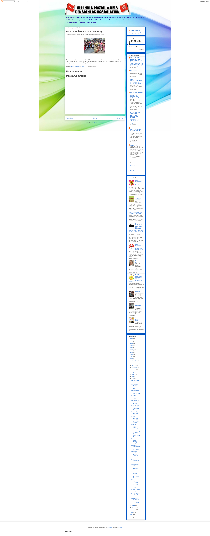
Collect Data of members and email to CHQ (135, 392)
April (133, 378)
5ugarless (109, 527)
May (133, 376)
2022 (131, 345)
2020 (131, 350)
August (134, 369)
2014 (131, 514)
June (133, 374)
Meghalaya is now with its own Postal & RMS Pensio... (135, 500)
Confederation (134, 70)
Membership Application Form (134, 413)
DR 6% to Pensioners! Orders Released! (135, 426)
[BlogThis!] (90, 66)
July (133, 372)
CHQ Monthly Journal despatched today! (135, 386)
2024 (131, 341)
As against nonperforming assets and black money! (135, 447)
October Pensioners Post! (138, 319)
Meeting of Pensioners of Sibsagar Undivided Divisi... (135, 454)
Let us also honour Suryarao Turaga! (134, 441)
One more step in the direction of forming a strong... (135, 467)
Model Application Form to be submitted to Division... (135, 419)
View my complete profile (135, 33)
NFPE (131, 79)
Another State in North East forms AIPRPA (135, 495)
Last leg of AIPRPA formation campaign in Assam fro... (135, 474)
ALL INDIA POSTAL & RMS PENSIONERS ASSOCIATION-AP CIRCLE (136, 130)
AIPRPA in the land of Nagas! (135, 486)
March (133, 505)
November (134, 363)
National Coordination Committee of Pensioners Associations (136, 94)
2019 (131, 352)
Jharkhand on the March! (138, 304)
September (135, 367)
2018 (131, 354)
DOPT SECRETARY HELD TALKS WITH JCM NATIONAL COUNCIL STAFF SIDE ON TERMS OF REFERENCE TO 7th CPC (136, 228)
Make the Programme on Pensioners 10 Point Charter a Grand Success (139, 247)
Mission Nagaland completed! (134, 481)
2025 (131, 338)
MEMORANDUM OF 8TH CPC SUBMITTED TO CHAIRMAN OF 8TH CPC (136, 82)
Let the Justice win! (135, 98)
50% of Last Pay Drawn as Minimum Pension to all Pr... (135, 433)
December (134, 360)
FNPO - (132, 161)
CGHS (132, 170)
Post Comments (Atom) (98, 122)
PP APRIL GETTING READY (134, 397)
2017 (131, 356)
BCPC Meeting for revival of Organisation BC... (135, 407)
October (134, 365)
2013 (131, 517)
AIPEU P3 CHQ (134, 145)
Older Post (120, 118)
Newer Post (69, 118)
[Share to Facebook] (93, 66)
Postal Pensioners (135, 30)
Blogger (120, 527)
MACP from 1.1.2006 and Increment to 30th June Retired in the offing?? (135, 278)
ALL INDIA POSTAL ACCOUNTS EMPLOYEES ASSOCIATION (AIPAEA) (135, 115)
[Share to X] (91, 66)
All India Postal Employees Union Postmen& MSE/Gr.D (136, 59)
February (134, 507)
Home (95, 118)
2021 (131, 347)
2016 (131, 358)
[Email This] (88, 66)
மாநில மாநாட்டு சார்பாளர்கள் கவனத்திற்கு (138, 198)
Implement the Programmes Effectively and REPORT (139, 182)
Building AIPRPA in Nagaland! (135, 490)
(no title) (137, 291)
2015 (131, 512)
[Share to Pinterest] (95, 66)
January (134, 509)
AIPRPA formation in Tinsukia (135, 461)
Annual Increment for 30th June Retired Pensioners (135, 213)
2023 (131, 343)
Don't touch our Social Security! (135, 402)
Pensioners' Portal (135, 165)
